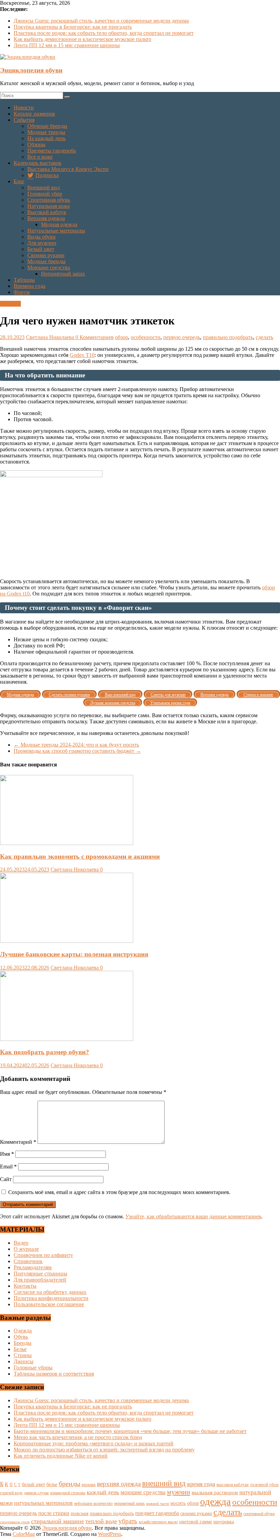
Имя (7, 1154)
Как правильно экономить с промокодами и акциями (80, 856)
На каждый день (46, 138)
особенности (145, 337)
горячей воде (11, 1492)
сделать (264, 337)
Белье (20, 1349)
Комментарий (18, 1142)
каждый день (103, 1492)
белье (51, 1484)
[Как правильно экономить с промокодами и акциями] (66, 843)
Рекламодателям (33, 1267)
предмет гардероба (157, 1513)
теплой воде (101, 1521)
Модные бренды (46, 261)
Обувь (21, 1337)
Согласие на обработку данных (50, 1292)
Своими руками (46, 255)
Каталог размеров (34, 114)
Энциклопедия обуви (31, 70)
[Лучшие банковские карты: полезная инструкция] (66, 941)
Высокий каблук (46, 212)
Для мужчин (41, 243)
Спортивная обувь (48, 200)
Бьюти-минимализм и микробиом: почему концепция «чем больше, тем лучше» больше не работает (130, 1431)
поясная (79, 1513)
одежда (215, 1501)
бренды (69, 1483)
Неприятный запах (63, 274)
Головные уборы (33, 1367)
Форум (22, 292)
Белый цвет (40, 249)
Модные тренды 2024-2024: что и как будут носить (76, 745)
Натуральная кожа (48, 206)
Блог (19, 181)
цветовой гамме (195, 1521)
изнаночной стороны (67, 1493)
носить (178, 1503)
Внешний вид (43, 187)
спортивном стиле (15, 1522)
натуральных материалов (43, 1503)
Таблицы (24, 280)
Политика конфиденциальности (51, 1298)
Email (8, 1166)
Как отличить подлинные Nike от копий (61, 1456)
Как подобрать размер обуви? (44, 1052)
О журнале (26, 1249)
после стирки (53, 1513)
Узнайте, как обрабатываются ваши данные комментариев (193, 1216)
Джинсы (23, 1361)
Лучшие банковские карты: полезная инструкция (74, 954)
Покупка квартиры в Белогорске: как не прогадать (73, 27)
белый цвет (33, 1484)
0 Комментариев (94, 337)
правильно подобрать (228, 337)
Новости (24, 107)
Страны (23, 1355)
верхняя (89, 1484)
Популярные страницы (40, 1273)
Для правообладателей (40, 1280)
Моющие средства (48, 267)
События (24, 120)
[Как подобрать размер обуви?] (66, 1039)
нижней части (157, 1503)
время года (201, 1484)
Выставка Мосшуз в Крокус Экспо (68, 169)
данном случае (36, 1492)
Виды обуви (41, 237)
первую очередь (181, 337)
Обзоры (36, 144)
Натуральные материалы (56, 230)
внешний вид (164, 1483)
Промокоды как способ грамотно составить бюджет (77, 751)
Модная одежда (59, 224)
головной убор (264, 1484)
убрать (127, 1521)
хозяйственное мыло (158, 1521)
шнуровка (223, 1521)
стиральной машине (57, 1521)
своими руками (196, 1513)
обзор (121, 337)
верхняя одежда (119, 1483)
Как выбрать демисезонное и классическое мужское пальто (82, 39)
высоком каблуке (232, 1484)
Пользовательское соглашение (49, 1304)
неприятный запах (129, 1503)
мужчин (178, 1492)
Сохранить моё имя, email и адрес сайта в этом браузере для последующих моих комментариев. (119, 1192)
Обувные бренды (47, 126)
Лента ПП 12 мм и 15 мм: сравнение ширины (67, 45)
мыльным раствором (215, 1492)
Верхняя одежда (46, 218)
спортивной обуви (259, 1513)
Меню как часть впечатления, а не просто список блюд (78, 1437)
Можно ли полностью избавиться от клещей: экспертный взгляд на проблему (104, 1449)
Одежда (23, 1331)
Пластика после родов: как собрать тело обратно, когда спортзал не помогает (104, 33)
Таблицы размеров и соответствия (54, 1374)
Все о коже (40, 157)
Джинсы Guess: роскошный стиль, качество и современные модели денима (101, 21)
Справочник (28, 1261)
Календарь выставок (37, 163)
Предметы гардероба (51, 150)
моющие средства (143, 1492)
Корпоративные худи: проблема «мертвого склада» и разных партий (93, 1443)
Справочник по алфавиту (43, 1255)
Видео (21, 1243)
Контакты (25, 1286)
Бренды (22, 1343)
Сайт (6, 1179)
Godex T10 (82, 355)
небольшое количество (93, 1503)
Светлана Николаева (50, 337)
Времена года (29, 286)
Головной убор (44, 194)
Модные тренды (46, 132)
